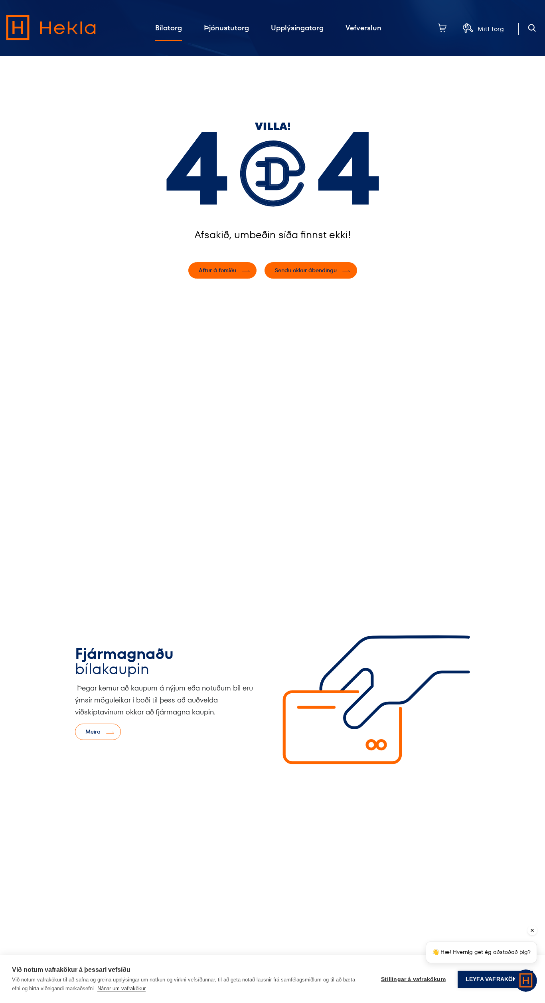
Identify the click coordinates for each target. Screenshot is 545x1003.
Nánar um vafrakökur (121, 988)
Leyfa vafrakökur (495, 979)
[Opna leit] (532, 28)
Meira (93, 732)
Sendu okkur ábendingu (306, 270)
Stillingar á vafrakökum (413, 979)
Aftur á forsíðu (217, 270)
